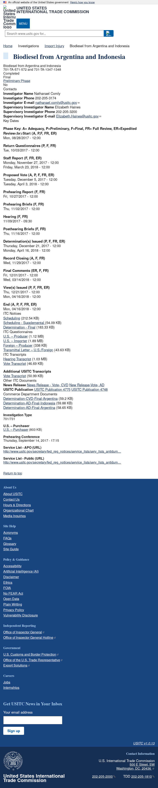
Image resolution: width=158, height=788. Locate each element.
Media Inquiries (14, 515)
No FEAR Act (13, 593)
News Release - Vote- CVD (47, 384)
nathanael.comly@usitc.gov (56, 102)
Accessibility (12, 566)
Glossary (9, 543)
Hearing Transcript (17, 358)
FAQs (7, 538)
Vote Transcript (14, 363)
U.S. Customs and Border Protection (29, 654)
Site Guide (11, 549)
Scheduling (11, 318)
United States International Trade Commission (52, 9)
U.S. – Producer (15, 336)
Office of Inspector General (22, 632)
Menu (23, 23)
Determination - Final (19, 327)
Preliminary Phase (16, 80)
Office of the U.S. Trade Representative (31, 660)
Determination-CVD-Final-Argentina (30, 398)
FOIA (7, 587)
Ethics (7, 582)
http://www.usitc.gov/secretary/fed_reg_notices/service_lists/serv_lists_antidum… (62, 451)
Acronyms (10, 532)
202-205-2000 (102, 776)
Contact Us (11, 499)
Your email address (18, 712)
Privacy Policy (13, 609)
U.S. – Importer (15, 340)
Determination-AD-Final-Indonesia (29, 402)
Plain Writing (12, 604)
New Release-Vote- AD (86, 384)
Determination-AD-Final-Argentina (29, 407)
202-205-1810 (141, 776)
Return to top (12, 473)
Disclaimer (11, 576)
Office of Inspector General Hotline (28, 637)
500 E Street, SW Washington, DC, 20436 (135, 766)
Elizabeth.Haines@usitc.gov (77, 116)
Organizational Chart (18, 510)
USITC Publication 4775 (52, 389)
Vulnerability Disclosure (20, 615)
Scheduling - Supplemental (24, 322)
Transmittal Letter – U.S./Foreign (28, 349)
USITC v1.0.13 (144, 743)
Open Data (11, 598)
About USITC (13, 493)
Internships (11, 687)
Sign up (13, 730)
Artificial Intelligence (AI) (21, 571)
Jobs (6, 682)
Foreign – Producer (18, 345)
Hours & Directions (17, 505)
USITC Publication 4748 (89, 389)
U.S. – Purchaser (15, 429)
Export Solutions (15, 665)
